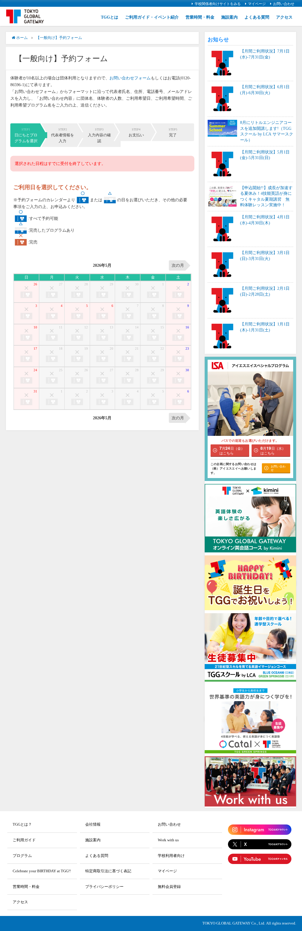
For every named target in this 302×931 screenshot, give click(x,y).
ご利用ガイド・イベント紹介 (152, 17)
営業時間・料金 (200, 17)
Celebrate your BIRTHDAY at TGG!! (42, 871)
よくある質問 (256, 17)
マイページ (257, 4)
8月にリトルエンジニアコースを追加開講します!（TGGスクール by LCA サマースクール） (266, 131)
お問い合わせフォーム (130, 78)
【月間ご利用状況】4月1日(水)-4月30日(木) (265, 220)
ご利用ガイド (24, 840)
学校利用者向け (171, 856)
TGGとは (109, 17)
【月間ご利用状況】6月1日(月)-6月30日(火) (265, 90)
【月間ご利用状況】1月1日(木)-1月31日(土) (265, 327)
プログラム (22, 856)
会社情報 (93, 824)
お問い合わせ (283, 4)
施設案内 (229, 17)
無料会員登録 (169, 887)
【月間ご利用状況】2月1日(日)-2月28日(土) (265, 291)
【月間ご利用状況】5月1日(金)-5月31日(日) (265, 155)
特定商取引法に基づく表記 (108, 871)
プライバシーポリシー (104, 887)
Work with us (168, 840)
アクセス (284, 17)
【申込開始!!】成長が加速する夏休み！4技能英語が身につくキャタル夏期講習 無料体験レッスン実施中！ (266, 196)
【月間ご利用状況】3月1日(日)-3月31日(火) (265, 256)
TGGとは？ (22, 824)
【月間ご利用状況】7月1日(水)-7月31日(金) (265, 54)
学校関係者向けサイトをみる (218, 4)
